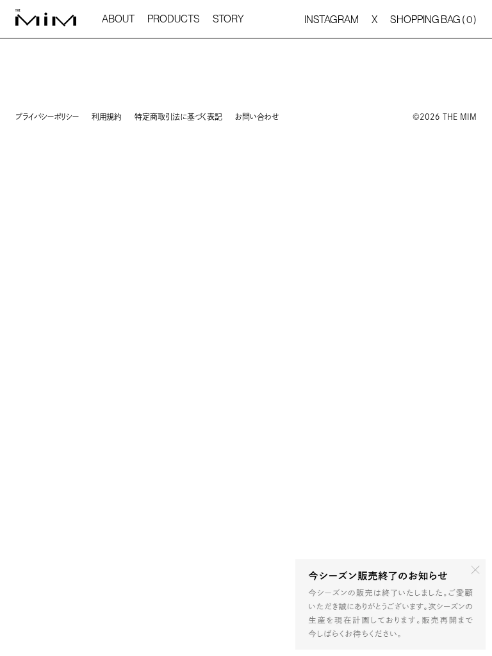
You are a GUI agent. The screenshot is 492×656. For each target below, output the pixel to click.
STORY (228, 18)
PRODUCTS (173, 18)
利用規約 (107, 116)
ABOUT (118, 18)
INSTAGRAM (331, 19)
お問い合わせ (257, 116)
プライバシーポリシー (47, 116)
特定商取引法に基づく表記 (178, 116)
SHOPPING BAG (433, 19)
